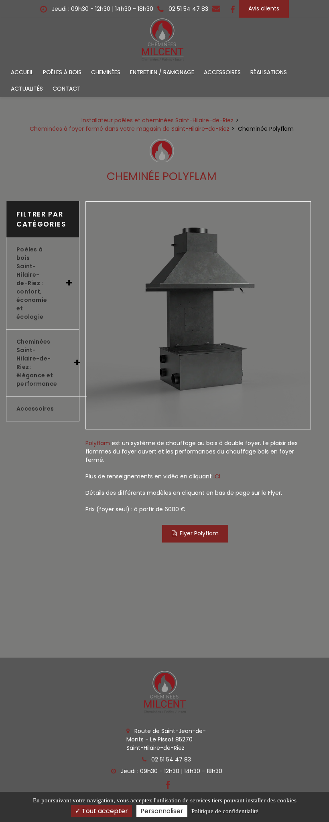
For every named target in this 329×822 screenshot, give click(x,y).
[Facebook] (232, 9)
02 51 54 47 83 (170, 759)
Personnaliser (161, 811)
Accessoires (222, 72)
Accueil (22, 72)
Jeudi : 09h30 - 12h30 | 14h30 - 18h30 (101, 9)
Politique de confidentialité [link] (224, 811)
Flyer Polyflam (199, 533)
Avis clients (263, 8)
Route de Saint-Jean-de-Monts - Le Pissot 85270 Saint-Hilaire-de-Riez (166, 739)
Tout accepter (104, 811)
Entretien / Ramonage (162, 72)
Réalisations (268, 72)
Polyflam (97, 443)
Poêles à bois (62, 72)
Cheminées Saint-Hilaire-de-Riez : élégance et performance (36, 363)
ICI (216, 476)
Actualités (27, 89)
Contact (67, 89)
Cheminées (105, 72)
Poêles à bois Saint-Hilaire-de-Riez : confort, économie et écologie (31, 283)
